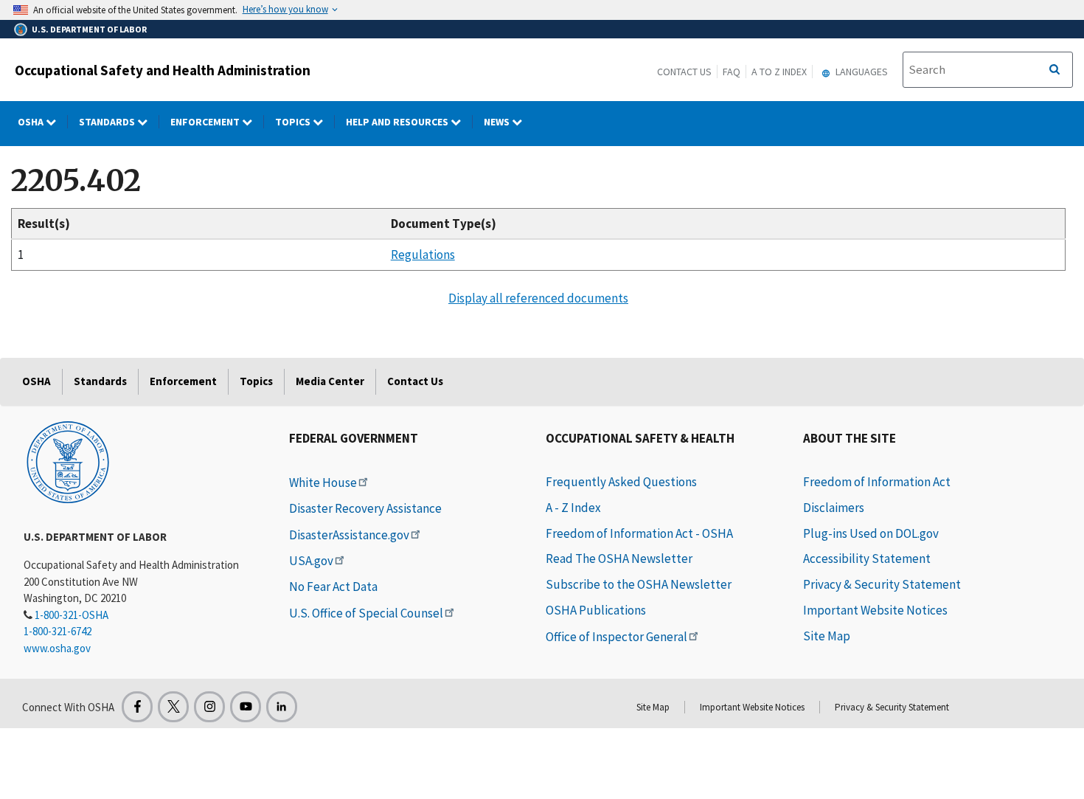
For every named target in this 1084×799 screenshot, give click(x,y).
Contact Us (684, 71)
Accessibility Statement (867, 558)
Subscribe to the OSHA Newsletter (639, 584)
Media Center (330, 381)
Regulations (423, 254)
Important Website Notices (875, 610)
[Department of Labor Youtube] (245, 706)
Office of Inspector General (616, 637)
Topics (294, 121)
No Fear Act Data (333, 586)
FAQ (731, 71)
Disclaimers (833, 507)
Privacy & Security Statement (882, 584)
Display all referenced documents (538, 298)
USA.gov (311, 561)
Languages (860, 71)
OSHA (32, 121)
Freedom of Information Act (877, 482)
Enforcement (206, 121)
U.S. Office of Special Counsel (366, 613)
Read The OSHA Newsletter (619, 558)
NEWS (498, 121)
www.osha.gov (57, 648)
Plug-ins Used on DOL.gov (871, 533)
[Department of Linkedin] (281, 706)
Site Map (826, 636)
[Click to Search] (1054, 70)
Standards (108, 121)
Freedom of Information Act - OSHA (639, 533)
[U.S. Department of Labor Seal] (68, 461)
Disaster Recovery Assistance (365, 508)
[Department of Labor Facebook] (137, 706)
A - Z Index (573, 507)
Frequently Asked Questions (621, 482)
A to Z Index (779, 71)
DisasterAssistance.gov (349, 535)
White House (323, 482)
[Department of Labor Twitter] (173, 706)
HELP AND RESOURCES (398, 121)
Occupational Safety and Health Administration (162, 70)
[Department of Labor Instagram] (209, 706)
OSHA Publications (596, 610)
